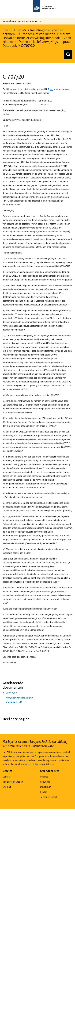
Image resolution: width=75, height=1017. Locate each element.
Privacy (43, 791)
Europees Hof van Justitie (37, 34)
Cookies (44, 776)
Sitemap (7, 786)
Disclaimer (45, 786)
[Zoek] (68, 54)
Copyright (45, 781)
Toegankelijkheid (48, 797)
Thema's (20, 30)
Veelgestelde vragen (13, 781)
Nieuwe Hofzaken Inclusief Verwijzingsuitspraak (36, 36)
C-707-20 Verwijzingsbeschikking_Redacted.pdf (20, 698)
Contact (6, 776)
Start (6, 30)
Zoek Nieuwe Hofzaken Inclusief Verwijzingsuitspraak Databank (37, 42)
